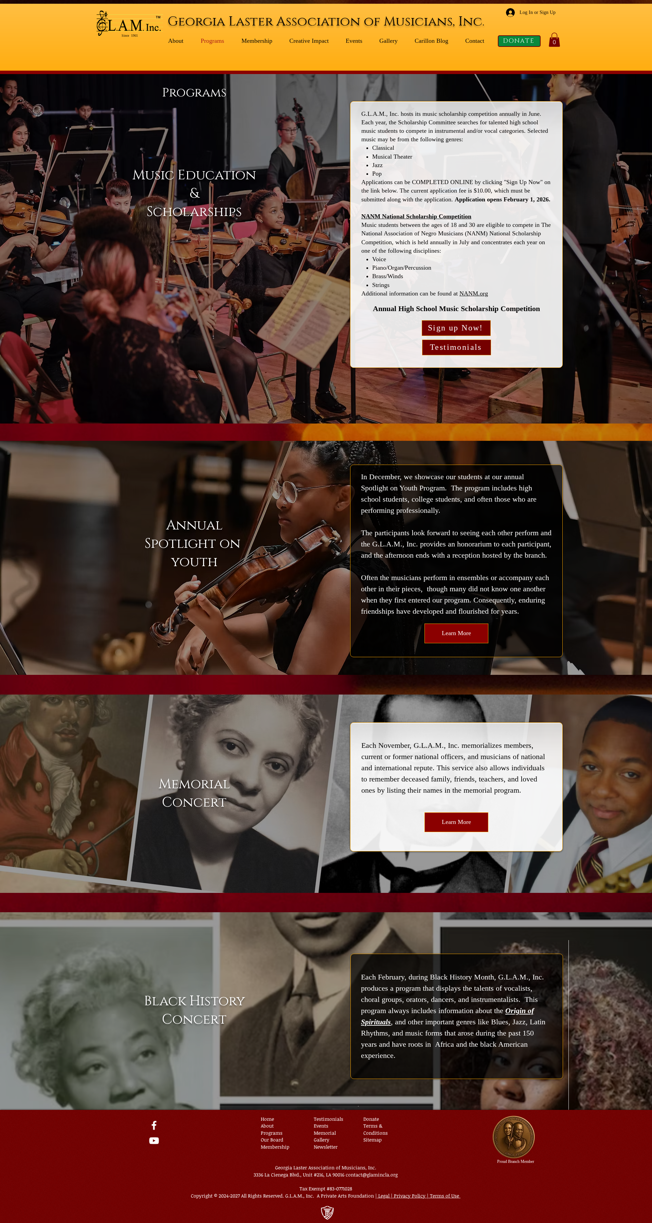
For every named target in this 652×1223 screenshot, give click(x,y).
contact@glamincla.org (372, 1174)
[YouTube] (154, 1141)
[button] (554, 40)
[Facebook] (154, 1125)
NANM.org (473, 293)
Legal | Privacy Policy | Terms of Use (418, 1195)
